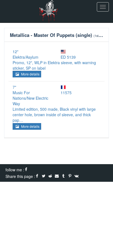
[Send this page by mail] (57, 176)
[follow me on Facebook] (26, 169)
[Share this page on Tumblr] (63, 176)
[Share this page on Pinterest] (70, 176)
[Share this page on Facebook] (37, 176)
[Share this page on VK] (76, 176)
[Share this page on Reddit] (50, 176)
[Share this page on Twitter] (44, 176)
